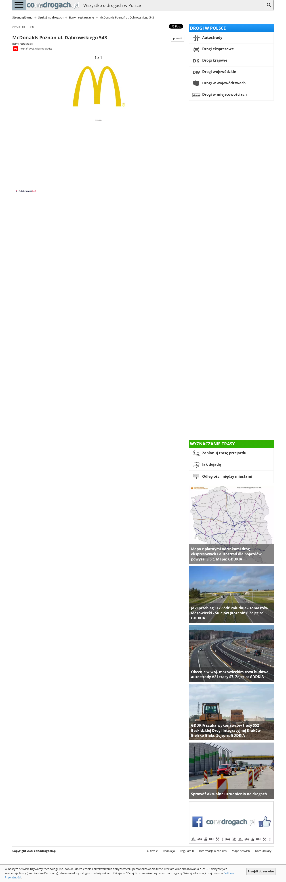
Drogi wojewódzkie (218, 71)
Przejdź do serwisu (261, 871)
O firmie (152, 851)
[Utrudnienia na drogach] (231, 770)
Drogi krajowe (214, 60)
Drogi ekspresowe (217, 48)
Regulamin (187, 851)
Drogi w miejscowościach (224, 94)
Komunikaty (263, 851)
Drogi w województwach (223, 83)
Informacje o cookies (213, 851)
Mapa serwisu (241, 851)
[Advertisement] (98, 155)
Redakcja (169, 851)
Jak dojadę (211, 464)
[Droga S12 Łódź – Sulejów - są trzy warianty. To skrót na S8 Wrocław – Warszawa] (231, 594)
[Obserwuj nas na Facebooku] (231, 822)
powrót (177, 38)
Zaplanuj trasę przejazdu (223, 453)
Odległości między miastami (226, 476)
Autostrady (211, 37)
